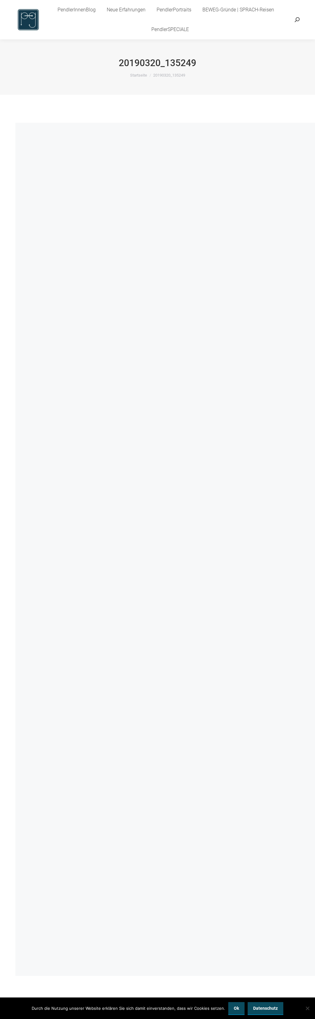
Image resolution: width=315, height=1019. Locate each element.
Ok (236, 1008)
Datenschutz (265, 1008)
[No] (307, 1008)
